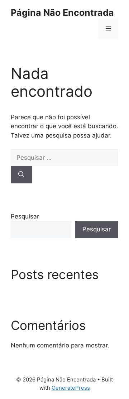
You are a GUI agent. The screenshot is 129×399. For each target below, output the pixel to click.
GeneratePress (71, 387)
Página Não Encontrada (62, 12)
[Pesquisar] (21, 174)
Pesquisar (25, 216)
